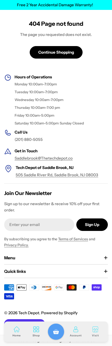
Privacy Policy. (16, 245)
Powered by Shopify (59, 312)
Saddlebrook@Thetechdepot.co (44, 158)
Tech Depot (28, 312)
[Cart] (56, 332)
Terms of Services (73, 239)
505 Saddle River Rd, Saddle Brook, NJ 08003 (57, 174)
